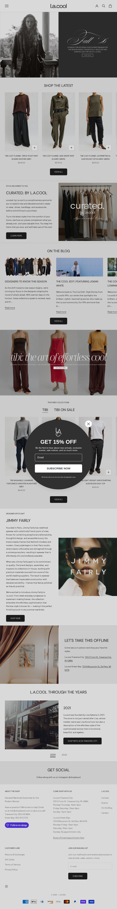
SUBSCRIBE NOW (58, 468)
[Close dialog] (88, 424)
